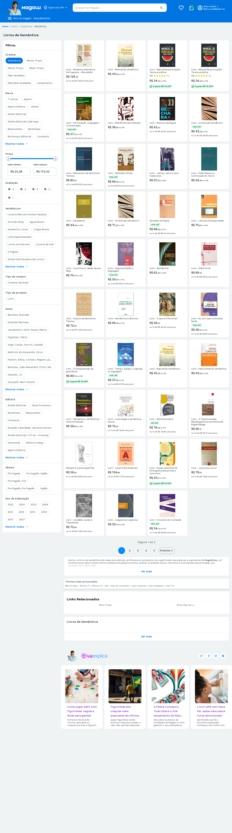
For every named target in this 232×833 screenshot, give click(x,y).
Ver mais (146, 571)
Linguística (26, 26)
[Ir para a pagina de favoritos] (181, 7)
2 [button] (130, 550)
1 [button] (121, 550)
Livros (14, 26)
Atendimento (42, 18)
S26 (106, 586)
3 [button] (138, 550)
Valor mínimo (14, 165)
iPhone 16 (97, 586)
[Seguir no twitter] (201, 656)
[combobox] (120, 7)
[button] (161, 8)
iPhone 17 (85, 586)
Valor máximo (40, 165)
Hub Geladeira (156, 586)
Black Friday (71, 586)
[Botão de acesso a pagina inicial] (23, 7)
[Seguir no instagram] (216, 656)
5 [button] (154, 550)
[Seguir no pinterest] (223, 656)
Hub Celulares (139, 586)
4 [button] (146, 550)
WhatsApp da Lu (185, 605)
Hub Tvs (170, 586)
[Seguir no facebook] (209, 656)
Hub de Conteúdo (120, 586)
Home (5, 26)
